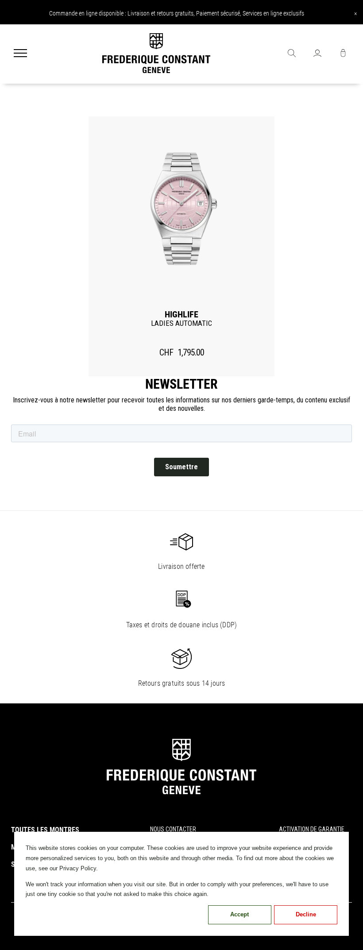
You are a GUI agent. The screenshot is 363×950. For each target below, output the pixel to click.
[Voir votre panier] (343, 54)
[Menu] (20, 54)
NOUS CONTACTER (173, 829)
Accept (239, 914)
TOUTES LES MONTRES (45, 830)
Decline (306, 914)
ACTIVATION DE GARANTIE (311, 829)
